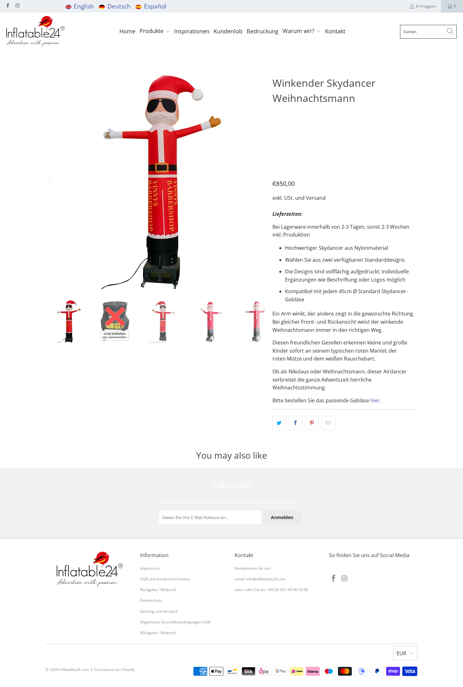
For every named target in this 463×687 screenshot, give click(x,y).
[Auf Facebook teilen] (295, 423)
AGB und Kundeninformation (165, 579)
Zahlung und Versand (158, 611)
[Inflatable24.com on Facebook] (7, 6)
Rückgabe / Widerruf (158, 589)
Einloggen (426, 6)
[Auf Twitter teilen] (279, 423)
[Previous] (50, 180)
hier (375, 400)
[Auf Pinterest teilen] (312, 423)
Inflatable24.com (74, 669)
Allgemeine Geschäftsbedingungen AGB (175, 622)
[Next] (261, 180)
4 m (279, 131)
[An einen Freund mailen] (328, 423)
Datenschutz (151, 600)
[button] (155, 31)
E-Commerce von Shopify (113, 669)
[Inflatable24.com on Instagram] (17, 6)
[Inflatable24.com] (35, 31)
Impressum (150, 568)
